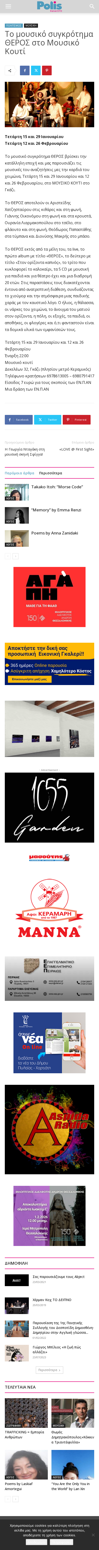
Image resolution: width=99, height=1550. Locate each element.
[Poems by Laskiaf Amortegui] (26, 1465)
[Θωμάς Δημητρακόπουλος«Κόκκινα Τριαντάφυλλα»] (72, 1413)
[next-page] (15, 556)
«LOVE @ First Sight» (76, 449)
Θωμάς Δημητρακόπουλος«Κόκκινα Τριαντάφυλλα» (72, 1437)
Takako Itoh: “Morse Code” (57, 486)
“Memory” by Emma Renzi (56, 510)
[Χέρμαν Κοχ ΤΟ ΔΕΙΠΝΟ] (17, 1305)
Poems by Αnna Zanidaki (54, 533)
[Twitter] (36, 70)
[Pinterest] (47, 70)
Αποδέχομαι (36, 1542)
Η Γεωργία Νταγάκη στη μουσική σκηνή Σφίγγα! (25, 452)
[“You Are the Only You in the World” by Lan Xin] (72, 1465)
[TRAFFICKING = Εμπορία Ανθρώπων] (26, 1413)
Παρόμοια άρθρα (19, 472)
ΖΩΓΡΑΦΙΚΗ (13, 1425)
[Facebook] (25, 70)
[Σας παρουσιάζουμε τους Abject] (17, 1280)
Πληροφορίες (61, 1542)
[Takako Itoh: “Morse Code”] (17, 492)
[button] (8, 6)
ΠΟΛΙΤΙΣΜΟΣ (13, 25)
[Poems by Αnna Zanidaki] (17, 538)
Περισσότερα (50, 472)
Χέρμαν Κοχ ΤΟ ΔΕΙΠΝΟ (52, 1299)
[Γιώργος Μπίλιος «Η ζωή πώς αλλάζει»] (17, 1353)
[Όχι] (93, 1534)
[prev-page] (8, 556)
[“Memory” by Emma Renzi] (17, 515)
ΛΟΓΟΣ (10, 498)
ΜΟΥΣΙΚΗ (31, 25)
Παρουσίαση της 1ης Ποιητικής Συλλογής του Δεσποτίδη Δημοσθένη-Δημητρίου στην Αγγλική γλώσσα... (63, 1328)
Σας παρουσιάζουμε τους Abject (59, 1276)
